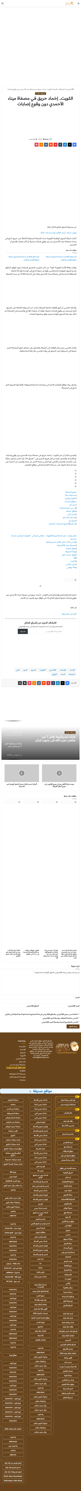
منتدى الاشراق (68, 1349)
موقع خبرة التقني (68, 1221)
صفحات (22, 1080)
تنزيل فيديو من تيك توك (13, 1463)
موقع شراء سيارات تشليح (13, 1149)
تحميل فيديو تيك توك (13, 1467)
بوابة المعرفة (70, 551)
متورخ (68, 1230)
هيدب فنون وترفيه (68, 1393)
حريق (33, 670)
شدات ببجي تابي (41, 1113)
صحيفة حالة (70, 495)
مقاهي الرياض (38, 535)
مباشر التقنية (68, 1288)
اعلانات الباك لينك (68, 1336)
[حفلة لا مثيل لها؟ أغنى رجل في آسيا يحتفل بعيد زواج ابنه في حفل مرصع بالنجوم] (12, 874)
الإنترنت (22, 1049)
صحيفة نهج (68, 1212)
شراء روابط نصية (68, 1322)
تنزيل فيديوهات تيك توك (13, 1472)
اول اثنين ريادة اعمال (68, 1100)
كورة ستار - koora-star (13, 1228)
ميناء (62, 674)
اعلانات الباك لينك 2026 (68, 1353)
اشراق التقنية (68, 1173)
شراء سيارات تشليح (13, 1144)
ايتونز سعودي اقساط (40, 1126)
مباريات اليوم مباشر (40, 1357)
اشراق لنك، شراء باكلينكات (68, 1331)
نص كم (72, 504)
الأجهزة (22, 1055)
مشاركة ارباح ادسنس (68, 1104)
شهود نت (68, 1279)
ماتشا (40, 1268)
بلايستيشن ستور (41, 1237)
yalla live (13, 1216)
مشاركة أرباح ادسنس (17, 1065)
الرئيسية (69, 89)
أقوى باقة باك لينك (40, 1309)
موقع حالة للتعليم (68, 1384)
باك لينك (22, 1062)
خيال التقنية (68, 1186)
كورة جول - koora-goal (13, 1233)
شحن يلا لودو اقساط (40, 1131)
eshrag (47, 139)
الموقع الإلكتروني (33, 1006)
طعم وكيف (71, 535)
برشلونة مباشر (40, 1361)
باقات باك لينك (68, 1327)
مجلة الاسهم (68, 1195)
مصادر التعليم (68, 1371)
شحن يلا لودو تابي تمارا (40, 1186)
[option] (40, 740)
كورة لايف (13, 1298)
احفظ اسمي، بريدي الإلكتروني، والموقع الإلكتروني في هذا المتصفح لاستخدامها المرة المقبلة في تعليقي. (41, 1014)
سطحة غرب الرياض (13, 1122)
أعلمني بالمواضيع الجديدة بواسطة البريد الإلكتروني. (60, 1022)
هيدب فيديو (68, 1261)
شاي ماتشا (40, 1272)
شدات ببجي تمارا (40, 1104)
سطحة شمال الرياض (13, 1118)
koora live (13, 1246)
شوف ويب (68, 1190)
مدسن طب (68, 1362)
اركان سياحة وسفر (68, 1160)
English (22, 1071)
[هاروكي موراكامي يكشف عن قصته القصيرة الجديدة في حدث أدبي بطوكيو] (31, 874)
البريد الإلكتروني (73, 1006)
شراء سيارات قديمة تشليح (13, 1164)
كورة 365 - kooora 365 (13, 1277)
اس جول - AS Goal (13, 1281)
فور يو (40, 1204)
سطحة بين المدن (13, 1109)
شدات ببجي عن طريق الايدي (40, 1176)
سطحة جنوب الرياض (13, 1126)
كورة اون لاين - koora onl (13, 1268)
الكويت (42, 670)
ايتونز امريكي (40, 1122)
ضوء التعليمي (68, 1142)
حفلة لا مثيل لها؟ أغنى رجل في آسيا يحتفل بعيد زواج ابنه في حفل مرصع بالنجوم (13, 953)
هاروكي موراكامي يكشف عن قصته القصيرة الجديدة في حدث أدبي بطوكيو (31, 952)
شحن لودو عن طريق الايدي (40, 1223)
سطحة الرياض (13, 1100)
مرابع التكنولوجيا (68, 1182)
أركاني (68, 1283)
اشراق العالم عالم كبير (68, 1344)
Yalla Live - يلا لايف (13, 1264)
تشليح (13, 1135)
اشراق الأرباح (68, 1305)
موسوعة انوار (68, 1301)
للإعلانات (6, 1487)
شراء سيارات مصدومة (13, 1159)
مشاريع (40, 1327)
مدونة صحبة (68, 1292)
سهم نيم (72, 520)
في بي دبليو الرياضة (68, 508)
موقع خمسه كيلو (69, 555)
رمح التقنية (68, 1266)
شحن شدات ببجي (40, 1208)
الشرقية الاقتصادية (68, 1199)
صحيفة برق (68, 1147)
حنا (40, 1263)
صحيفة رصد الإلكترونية (66, 545)
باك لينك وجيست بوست (68, 1367)
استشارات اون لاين (68, 1252)
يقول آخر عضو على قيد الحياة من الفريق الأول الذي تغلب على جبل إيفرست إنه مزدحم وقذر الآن (50, 954)
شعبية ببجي (40, 1228)
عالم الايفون (68, 1204)
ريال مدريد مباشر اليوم (13, 1198)
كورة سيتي (13, 1176)
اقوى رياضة (68, 1358)
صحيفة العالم (68, 1398)
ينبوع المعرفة (70, 492)
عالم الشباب (68, 1113)
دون (24, 670)
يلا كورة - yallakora (13, 1272)
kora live (13, 1294)
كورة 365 (13, 1172)
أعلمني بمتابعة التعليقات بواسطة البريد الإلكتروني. (60, 1018)
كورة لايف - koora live (13, 1399)
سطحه (13, 1104)
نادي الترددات (68, 1248)
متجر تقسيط (40, 1149)
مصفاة (71, 674)
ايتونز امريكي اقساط (40, 1195)
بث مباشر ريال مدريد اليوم (13, 1185)
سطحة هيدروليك (13, 1113)
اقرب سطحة (13, 1131)
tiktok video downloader (13, 1476)
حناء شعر (40, 1259)
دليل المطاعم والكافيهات (56, 535)
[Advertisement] (40, 22)
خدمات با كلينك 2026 (40, 1313)
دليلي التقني (71, 564)
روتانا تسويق (68, 1239)
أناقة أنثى (68, 1226)
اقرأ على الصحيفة (69, 614)
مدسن (68, 1235)
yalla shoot (41, 1352)
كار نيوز (68, 1217)
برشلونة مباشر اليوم (13, 1202)
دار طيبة (72, 523)
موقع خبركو (71, 511)
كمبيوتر (22, 1052)
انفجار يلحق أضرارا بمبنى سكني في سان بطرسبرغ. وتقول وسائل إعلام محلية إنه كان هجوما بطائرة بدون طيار (68, 954)
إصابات (62, 670)
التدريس (68, 1340)
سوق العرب (40, 1296)
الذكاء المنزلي (20, 1058)
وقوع (54, 674)
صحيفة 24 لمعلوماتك (17, 1074)
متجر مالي (71, 514)
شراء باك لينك (68, 1313)
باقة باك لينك (68, 1121)
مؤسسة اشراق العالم (17, 1077)
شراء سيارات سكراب (13, 1140)
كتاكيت (73, 561)
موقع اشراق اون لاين (68, 1156)
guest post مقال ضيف (40, 1291)
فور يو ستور (40, 1166)
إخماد (72, 670)
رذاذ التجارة (68, 1270)
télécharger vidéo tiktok (13, 1481)
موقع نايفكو (71, 548)
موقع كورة (13, 1355)
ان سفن (68, 1177)
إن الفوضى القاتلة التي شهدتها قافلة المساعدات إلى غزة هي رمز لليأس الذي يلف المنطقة (56, 738)
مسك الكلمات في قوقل (68, 1168)
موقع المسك (70, 501)
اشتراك (22, 631)
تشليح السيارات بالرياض (59, 523)
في (17, 670)
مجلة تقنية (68, 1375)
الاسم (77, 997)
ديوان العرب (40, 1322)
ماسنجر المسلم (69, 517)
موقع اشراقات (68, 1151)
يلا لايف (13, 1190)
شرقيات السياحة (68, 1296)
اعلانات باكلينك (40, 1340)
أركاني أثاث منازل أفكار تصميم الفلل (61, 542)
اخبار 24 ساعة (68, 1389)
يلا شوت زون (13, 1446)
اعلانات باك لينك (40, 1331)
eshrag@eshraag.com (41, 1057)
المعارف (68, 1257)
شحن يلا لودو (40, 1219)
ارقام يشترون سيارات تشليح (13, 1154)
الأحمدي (52, 670)
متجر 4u (40, 1171)
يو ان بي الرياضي (68, 1380)
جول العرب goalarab (13, 1181)
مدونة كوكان (68, 1208)
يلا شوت (40, 1348)
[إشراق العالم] (69, 3)
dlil (75, 558)
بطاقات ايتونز (40, 1232)
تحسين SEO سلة (68, 1126)
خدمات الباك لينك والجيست (40, 1286)
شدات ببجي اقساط (40, 1100)
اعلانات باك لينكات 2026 (13, 1429)
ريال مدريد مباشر (40, 1366)
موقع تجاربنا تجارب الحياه (40, 1318)
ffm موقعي (71, 567)
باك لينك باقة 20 (40, 1300)
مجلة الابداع (68, 1243)
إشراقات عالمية (58, 89)
